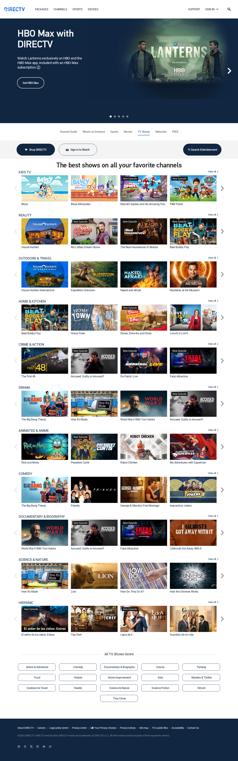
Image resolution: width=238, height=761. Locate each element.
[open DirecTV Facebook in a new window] (25, 746)
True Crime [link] (119, 698)
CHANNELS (60, 9)
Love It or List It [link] (179, 333)
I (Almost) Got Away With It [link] (185, 548)
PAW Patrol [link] (176, 204)
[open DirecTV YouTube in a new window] (44, 746)
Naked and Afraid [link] (130, 290)
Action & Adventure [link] (37, 667)
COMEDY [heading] (25, 473)
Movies (128, 132)
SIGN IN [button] (209, 9)
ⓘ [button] (38, 67)
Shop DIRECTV (38, 150)
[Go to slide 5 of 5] (127, 116)
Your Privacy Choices (105, 727)
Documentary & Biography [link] (119, 667)
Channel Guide (68, 132)
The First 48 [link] (28, 376)
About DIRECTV (25, 727)
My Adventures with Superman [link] (188, 462)
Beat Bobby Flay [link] (179, 247)
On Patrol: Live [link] (128, 376)
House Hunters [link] (30, 247)
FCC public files (160, 727)
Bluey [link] (24, 204)
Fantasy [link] (201, 667)
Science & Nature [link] (119, 688)
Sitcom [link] (201, 688)
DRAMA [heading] (24, 387)
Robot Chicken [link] (128, 462)
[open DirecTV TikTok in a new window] (50, 746)
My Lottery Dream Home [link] (85, 247)
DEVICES (93, 9)
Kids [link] (160, 677)
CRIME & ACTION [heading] (31, 344)
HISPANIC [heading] (26, 602)
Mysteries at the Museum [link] (185, 290)
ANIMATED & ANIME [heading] (34, 430)
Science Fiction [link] (160, 688)
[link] (44, 188)
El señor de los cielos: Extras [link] (37, 634)
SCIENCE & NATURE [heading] (33, 559)
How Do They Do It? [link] (132, 591)
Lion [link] (73, 591)
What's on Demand (94, 132)
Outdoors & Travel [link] (37, 688)
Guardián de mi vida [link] (182, 634)
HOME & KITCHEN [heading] (32, 301)
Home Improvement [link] (119, 677)
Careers (41, 727)
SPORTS (77, 9)
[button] (229, 9)
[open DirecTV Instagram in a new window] (37, 746)
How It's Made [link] (79, 419)
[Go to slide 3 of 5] (119, 116)
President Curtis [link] (80, 462)
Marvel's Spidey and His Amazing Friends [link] (144, 204)
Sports (114, 132)
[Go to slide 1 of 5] (111, 116)
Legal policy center (58, 727)
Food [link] (37, 677)
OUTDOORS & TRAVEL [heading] (35, 258)
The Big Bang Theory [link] (33, 419)
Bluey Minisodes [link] (80, 204)
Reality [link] (78, 688)
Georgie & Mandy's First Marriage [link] (139, 505)
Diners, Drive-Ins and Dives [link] (135, 333)
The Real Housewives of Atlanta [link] (139, 247)
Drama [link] (160, 667)
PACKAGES (41, 9)
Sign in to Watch (80, 150)
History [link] (78, 677)
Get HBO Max (31, 83)
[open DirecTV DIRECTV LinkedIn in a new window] (18, 746)
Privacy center (79, 727)
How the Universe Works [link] (184, 591)
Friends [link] (75, 505)
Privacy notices (128, 727)
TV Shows (144, 132)
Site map (143, 727)
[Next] (229, 71)
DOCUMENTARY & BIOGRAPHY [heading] (42, 516)
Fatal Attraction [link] (179, 376)
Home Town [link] (78, 333)
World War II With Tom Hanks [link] (137, 419)
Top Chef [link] (76, 634)
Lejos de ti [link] (126, 634)
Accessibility (177, 727)
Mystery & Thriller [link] (201, 677)
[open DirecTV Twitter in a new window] (31, 746)
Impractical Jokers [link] (180, 505)
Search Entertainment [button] (204, 150)
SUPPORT (194, 9)
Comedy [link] (78, 667)
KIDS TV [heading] (25, 172)
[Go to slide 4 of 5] (123, 116)
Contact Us (193, 727)
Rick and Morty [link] (30, 462)
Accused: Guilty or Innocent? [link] (87, 376)
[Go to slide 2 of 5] (115, 116)
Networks (160, 132)
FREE (175, 132)
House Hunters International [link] (37, 290)
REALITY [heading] (25, 215)
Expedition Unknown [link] (83, 290)
